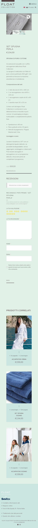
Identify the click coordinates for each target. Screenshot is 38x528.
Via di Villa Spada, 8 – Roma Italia (14, 508)
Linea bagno (24, 355)
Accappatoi (14, 355)
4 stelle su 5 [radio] (24, 211)
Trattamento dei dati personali (12, 513)
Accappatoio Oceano (19, 471)
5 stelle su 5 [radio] (10, 214)
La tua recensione (13, 219)
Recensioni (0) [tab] (10, 171)
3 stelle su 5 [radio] (16, 211)
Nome (8, 244)
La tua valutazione (13, 208)
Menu (34, 4)
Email (8, 254)
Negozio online (7, 506)
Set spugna (24, 409)
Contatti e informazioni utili (11, 503)
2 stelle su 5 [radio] (11, 211)
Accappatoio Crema (19, 359)
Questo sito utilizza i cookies (12, 516)
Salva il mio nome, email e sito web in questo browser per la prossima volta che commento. (19, 267)
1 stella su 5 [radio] (7, 211)
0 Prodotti (31, 7)
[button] (28, 17)
